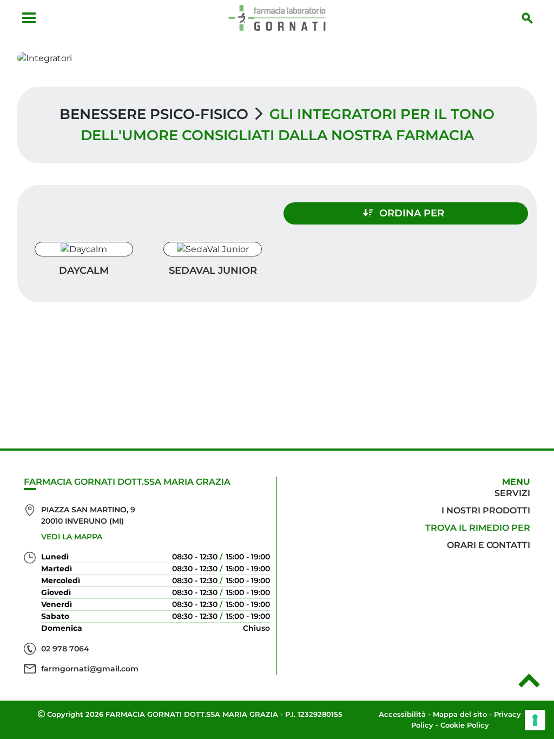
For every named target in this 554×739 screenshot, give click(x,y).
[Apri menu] (29, 18)
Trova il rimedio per (477, 528)
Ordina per (411, 213)
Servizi (512, 493)
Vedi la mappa (71, 537)
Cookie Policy (464, 725)
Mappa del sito (460, 714)
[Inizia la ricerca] (527, 18)
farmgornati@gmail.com (89, 669)
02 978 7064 (65, 649)
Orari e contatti (488, 545)
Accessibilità (402, 714)
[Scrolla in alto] (529, 684)
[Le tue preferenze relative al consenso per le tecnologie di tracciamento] (535, 720)
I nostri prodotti (485, 510)
